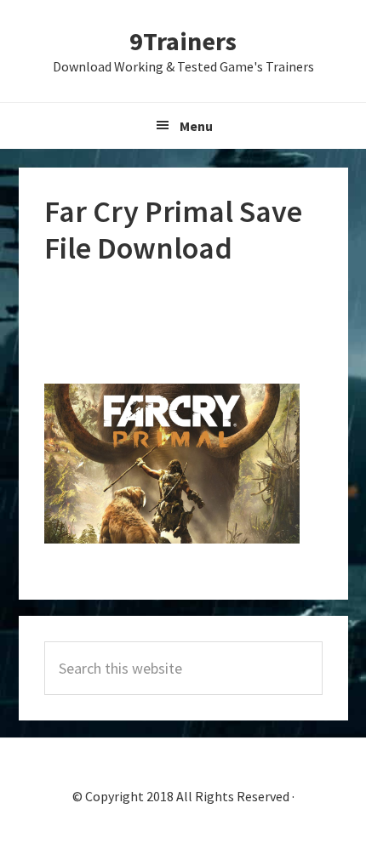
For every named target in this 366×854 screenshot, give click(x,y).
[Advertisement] (183, 325)
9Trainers (183, 41)
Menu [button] (196, 125)
